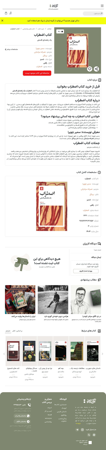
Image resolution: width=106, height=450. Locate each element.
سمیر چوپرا (40, 48)
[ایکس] (89, 435)
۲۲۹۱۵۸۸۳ (17, 405)
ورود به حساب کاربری (86, 271)
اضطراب (39, 66)
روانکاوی (64, 415)
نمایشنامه (48, 418)
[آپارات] (94, 435)
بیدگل (45, 55)
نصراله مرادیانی (40, 52)
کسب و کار (48, 411)
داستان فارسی (62, 411)
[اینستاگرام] (82, 430)
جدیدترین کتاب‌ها (60, 404)
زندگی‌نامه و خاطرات (63, 419)
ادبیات (49, 408)
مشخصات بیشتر (12, 49)
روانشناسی (48, 422)
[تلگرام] (77, 430)
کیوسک (64, 408)
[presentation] (102, 353)
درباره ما (78, 423)
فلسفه (50, 415)
